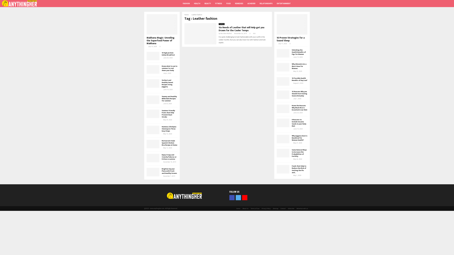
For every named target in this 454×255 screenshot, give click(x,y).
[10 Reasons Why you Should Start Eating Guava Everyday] (283, 95)
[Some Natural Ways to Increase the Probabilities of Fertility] (283, 153)
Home (238, 208)
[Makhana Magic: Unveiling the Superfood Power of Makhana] (162, 24)
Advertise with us (302, 208)
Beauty (208, 3)
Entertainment (284, 3)
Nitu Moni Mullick (226, 33)
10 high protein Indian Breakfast (168, 53)
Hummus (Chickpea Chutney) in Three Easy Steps (169, 128)
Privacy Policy (266, 208)
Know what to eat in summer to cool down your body (169, 68)
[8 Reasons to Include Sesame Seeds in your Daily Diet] (283, 123)
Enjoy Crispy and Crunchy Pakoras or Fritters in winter (169, 156)
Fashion (186, 3)
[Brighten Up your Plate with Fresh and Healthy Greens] (153, 172)
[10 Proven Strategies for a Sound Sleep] (292, 24)
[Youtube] (442, 3)
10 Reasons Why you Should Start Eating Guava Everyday (299, 93)
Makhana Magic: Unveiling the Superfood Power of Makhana (160, 40)
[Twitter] (440, 3)
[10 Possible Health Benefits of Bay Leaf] (283, 81)
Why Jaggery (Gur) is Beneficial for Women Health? (299, 137)
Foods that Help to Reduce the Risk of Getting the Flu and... (299, 169)
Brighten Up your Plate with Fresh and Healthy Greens (169, 171)
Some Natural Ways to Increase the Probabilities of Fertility (299, 153)
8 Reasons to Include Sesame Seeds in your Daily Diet (299, 122)
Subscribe (291, 208)
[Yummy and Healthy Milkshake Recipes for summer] (153, 100)
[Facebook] (437, 3)
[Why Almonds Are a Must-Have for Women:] (283, 67)
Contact (283, 208)
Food (228, 3)
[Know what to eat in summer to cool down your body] (153, 69)
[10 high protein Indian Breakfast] (153, 56)
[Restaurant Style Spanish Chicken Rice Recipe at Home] (153, 144)
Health (197, 3)
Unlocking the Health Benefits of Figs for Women (299, 52)
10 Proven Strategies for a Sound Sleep (291, 39)
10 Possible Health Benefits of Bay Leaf (299, 79)
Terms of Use (255, 208)
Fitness (218, 3)
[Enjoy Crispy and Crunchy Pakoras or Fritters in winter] (153, 158)
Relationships (266, 3)
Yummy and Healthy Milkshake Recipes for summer (169, 98)
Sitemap (275, 208)
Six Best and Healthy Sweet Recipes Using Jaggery (167, 83)
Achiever (251, 3)
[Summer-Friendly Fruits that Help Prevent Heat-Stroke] (153, 114)
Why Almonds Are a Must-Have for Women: (299, 66)
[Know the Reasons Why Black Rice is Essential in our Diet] (283, 109)
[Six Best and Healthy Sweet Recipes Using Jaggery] (153, 83)
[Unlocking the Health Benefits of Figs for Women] (283, 53)
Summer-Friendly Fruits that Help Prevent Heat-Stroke (168, 113)
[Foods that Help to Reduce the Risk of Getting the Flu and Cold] (283, 169)
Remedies (239, 3)
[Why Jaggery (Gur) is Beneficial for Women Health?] (283, 139)
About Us (245, 208)
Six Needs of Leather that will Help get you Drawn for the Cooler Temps (241, 29)
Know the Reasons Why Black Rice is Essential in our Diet (299, 107)
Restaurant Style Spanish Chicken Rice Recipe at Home (169, 142)
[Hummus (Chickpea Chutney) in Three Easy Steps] (153, 130)
